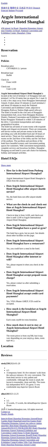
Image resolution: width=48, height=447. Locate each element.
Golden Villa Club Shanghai (29, 442)
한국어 (29, 8)
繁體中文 (14, 8)
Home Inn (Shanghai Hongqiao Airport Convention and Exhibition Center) (20, 439)
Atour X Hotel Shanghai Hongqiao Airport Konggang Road (19, 434)
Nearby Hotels (7, 414)
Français (4, 10)
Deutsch (36, 8)
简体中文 (5, 8)
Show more (6, 165)
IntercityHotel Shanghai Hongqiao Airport (19, 418)
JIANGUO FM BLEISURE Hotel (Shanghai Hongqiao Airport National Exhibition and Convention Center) (23, 430)
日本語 (22, 8)
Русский (19, 10)
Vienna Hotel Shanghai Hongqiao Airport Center (24, 443)
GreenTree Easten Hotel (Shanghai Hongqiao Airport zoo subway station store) (21, 423)
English (4, 3)
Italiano (12, 10)
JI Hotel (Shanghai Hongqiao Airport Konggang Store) (23, 436)
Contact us (5, 412)
